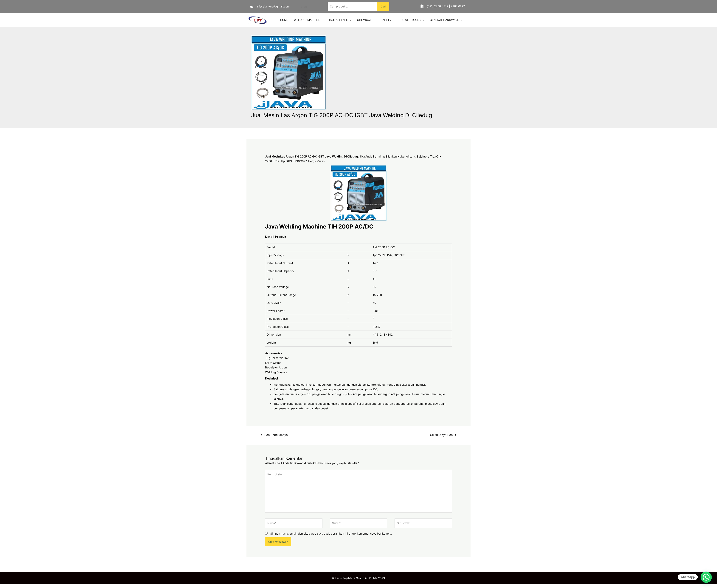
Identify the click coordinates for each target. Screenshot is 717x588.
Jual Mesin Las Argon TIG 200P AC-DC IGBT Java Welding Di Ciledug (311, 156)
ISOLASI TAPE (338, 20)
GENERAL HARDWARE (444, 20)
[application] (322, 20)
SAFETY (386, 20)
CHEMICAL (364, 20)
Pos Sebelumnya (274, 435)
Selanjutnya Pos (443, 435)
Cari (383, 6)
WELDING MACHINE (307, 20)
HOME (284, 20)
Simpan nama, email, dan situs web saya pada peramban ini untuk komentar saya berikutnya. (331, 533)
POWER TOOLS (411, 20)
